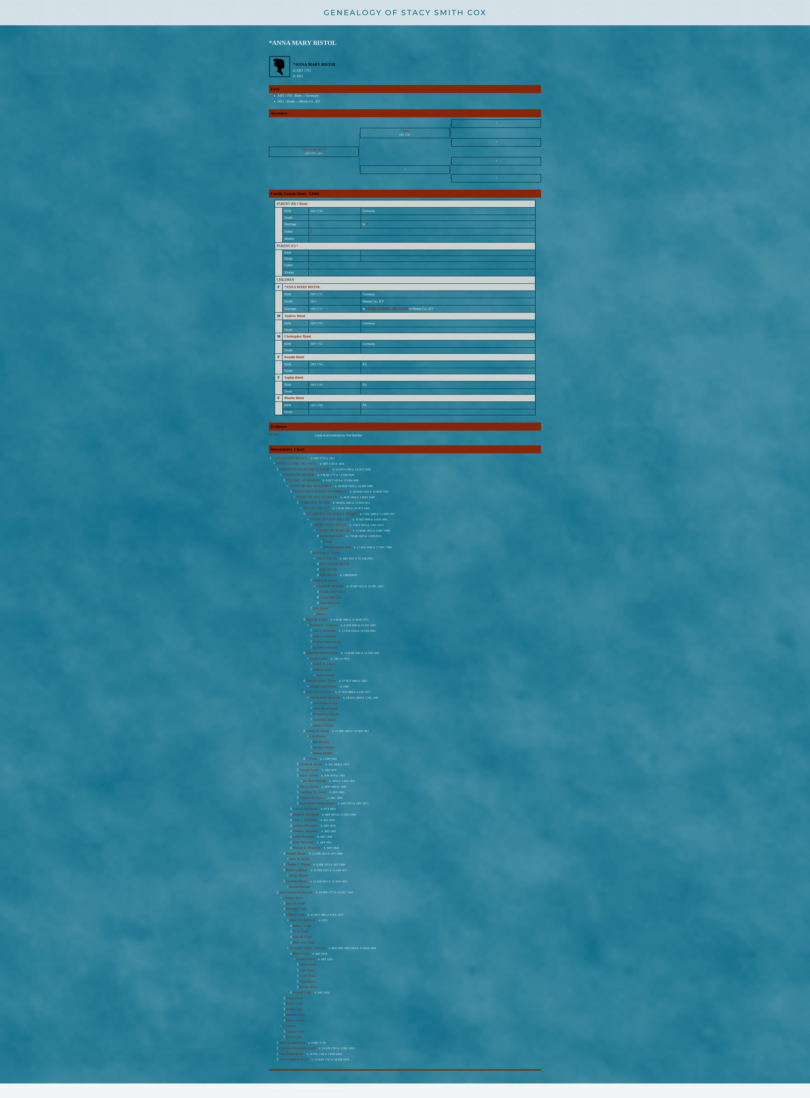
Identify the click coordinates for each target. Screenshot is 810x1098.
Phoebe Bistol (294, 398)
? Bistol (302, 203)
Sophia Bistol (293, 377)
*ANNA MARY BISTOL (302, 287)
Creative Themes (336, 1090)
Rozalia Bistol (294, 357)
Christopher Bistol (297, 336)
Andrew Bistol (294, 316)
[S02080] (273, 434)
